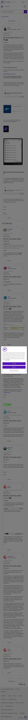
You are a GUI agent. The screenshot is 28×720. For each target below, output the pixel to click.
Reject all (14, 367)
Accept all (14, 363)
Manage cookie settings (14, 370)
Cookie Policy (7, 359)
